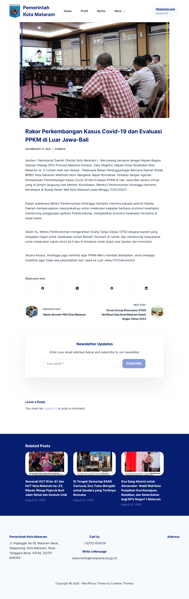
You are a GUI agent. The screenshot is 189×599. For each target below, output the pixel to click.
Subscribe (134, 363)
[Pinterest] (112, 288)
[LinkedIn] (146, 288)
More (118, 11)
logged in (50, 408)
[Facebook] (42, 288)
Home (68, 11)
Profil (84, 11)
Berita (101, 11)
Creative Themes (122, 583)
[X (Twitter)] (77, 288)
